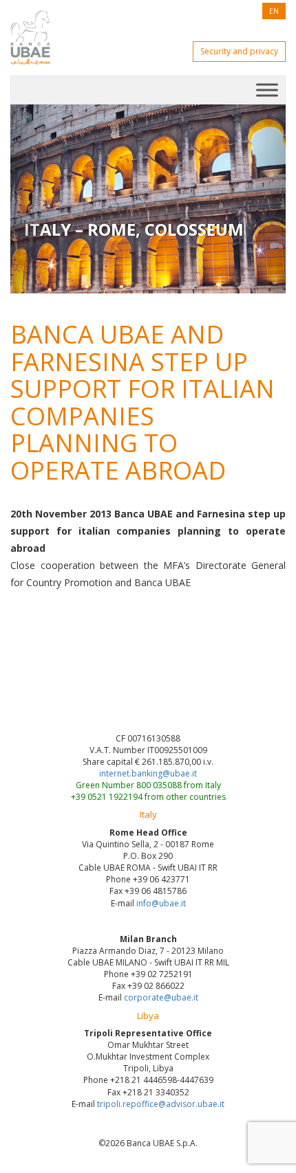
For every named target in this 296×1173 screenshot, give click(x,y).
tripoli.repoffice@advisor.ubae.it (160, 1104)
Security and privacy (239, 51)
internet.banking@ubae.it (148, 773)
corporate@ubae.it (161, 997)
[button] (31, 198)
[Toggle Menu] (267, 89)
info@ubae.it (161, 903)
